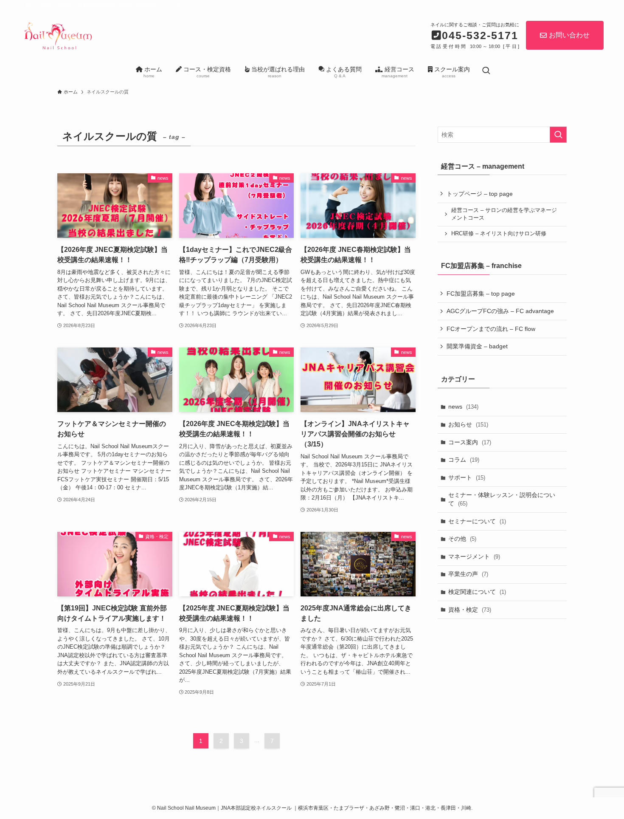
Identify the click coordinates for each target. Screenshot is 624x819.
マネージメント (474, 556)
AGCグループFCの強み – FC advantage (500, 311)
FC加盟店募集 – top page (481, 293)
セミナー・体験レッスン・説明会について (501, 499)
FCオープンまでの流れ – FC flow (491, 328)
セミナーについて (477, 521)
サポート (466, 477)
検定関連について (477, 591)
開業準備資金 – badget (477, 346)
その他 (462, 538)
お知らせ (468, 424)
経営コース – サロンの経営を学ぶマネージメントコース (504, 214)
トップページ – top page (480, 193)
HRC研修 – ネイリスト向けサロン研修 (498, 234)
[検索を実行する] (558, 135)
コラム (463, 459)
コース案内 (469, 442)
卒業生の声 (468, 573)
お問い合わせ (569, 35)
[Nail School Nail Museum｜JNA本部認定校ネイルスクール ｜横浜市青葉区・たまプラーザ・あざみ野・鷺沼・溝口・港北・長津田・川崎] (57, 34)
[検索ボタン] (486, 71)
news (463, 406)
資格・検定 (469, 609)
